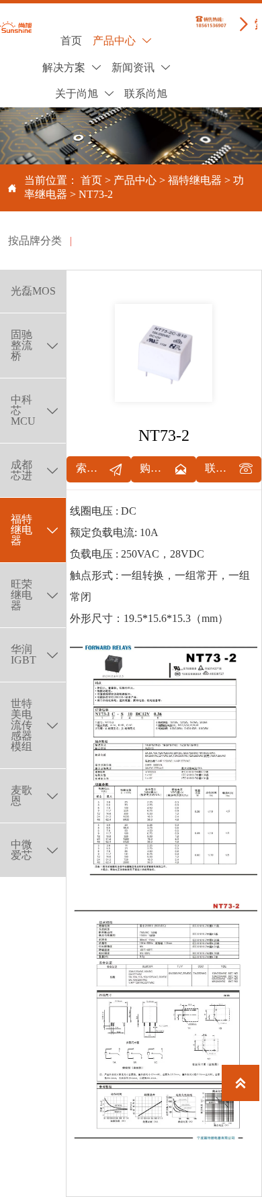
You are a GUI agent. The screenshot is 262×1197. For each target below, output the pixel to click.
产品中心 (135, 180)
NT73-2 (96, 194)
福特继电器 (195, 180)
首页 (91, 180)
